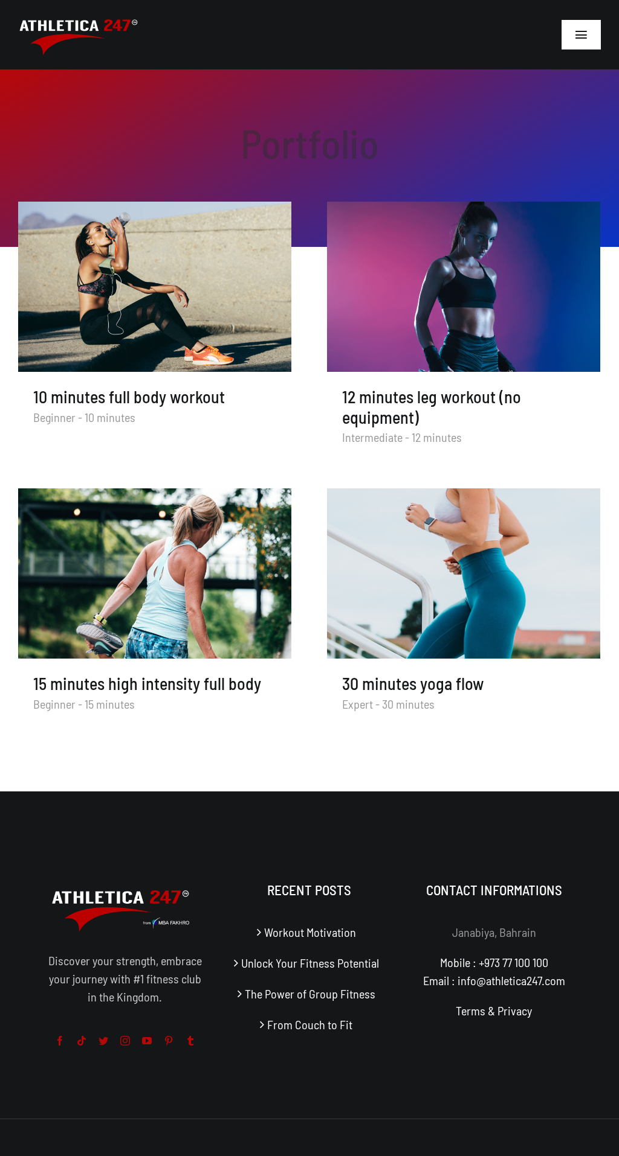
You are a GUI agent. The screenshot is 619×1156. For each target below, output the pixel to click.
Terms (470, 1010)
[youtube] (147, 1041)
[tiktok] (81, 1041)
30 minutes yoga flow (413, 683)
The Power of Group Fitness (310, 993)
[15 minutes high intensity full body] (154, 573)
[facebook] (60, 1041)
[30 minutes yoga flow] (463, 573)
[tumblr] (190, 1041)
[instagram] (125, 1041)
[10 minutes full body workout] (154, 287)
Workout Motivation (310, 932)
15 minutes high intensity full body (147, 683)
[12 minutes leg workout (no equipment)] (463, 287)
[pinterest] (168, 1041)
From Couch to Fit (309, 1024)
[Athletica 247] (78, 18)
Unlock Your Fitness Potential (310, 963)
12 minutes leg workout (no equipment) (431, 406)
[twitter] (103, 1041)
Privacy (514, 1010)
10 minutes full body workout (129, 396)
